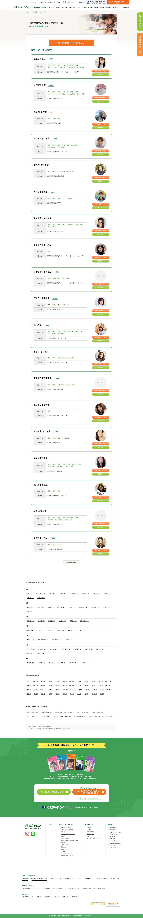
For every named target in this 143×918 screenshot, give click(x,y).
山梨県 (43, 685)
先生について (64, 842)
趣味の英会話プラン (79, 716)
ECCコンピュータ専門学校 (61, 896)
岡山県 (88, 689)
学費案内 (126, 7)
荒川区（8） (64, 593)
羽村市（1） (42, 649)
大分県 (79, 694)
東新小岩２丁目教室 (42, 245)
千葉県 (29, 685)
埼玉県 (101, 681)
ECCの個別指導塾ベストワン (29, 878)
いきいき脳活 (113, 845)
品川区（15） (31, 621)
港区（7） (52, 663)
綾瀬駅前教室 (40, 59)
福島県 (72, 681)
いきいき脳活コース (94, 716)
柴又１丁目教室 (41, 485)
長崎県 (65, 694)
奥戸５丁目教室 (41, 192)
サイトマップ (33, 2)
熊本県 (72, 694)
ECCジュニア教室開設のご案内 (83, 888)
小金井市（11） (83, 607)
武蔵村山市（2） (74, 663)
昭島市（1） (30, 593)
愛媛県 (36, 694)
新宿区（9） (51, 621)
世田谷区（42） (84, 621)
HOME (50, 824)
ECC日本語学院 (69, 888)
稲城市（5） (86, 593)
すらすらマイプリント (115, 843)
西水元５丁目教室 (41, 298)
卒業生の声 (63, 847)
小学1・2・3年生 (82, 7)
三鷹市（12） (42, 663)
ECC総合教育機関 (26, 888)
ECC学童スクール (57, 888)
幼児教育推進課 (43, 878)
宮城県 (65, 681)
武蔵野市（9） (62, 663)
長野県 (50, 685)
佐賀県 (58, 694)
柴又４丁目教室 (41, 458)
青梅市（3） (108, 593)
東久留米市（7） (54, 649)
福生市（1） (100, 649)
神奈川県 (108, 681)
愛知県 (101, 685)
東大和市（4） (79, 649)
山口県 (102, 689)
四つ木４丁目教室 (42, 138)
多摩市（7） (51, 630)
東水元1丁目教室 (41, 351)
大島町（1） (30, 598)
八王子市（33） (31, 649)
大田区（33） (41, 598)
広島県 (95, 689)
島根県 (80, 689)
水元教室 (38, 325)
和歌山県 (65, 689)
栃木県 (86, 681)
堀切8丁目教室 (40, 112)
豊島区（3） (82, 630)
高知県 (43, 694)
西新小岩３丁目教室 (42, 272)
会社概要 (63, 851)
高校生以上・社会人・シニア (113, 7)
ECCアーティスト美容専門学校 (43, 896)
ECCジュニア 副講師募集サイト (85, 878)
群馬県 (93, 681)
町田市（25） (31, 663)
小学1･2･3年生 (90, 831)
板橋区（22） (75, 593)
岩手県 (50, 681)
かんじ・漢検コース (32, 716)
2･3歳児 (89, 827)
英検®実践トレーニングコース (64, 712)
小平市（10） (107, 607)
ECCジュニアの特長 (55, 7)
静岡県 (93, 685)
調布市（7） (71, 630)
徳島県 (109, 689)
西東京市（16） (57, 639)
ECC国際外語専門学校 (27, 896)
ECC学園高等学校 (75, 896)
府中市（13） (31, 653)
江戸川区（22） (97, 593)
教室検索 (45, 7)
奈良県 (58, 689)
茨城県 (79, 681)
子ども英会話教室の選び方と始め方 (69, 840)
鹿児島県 (94, 694)
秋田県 (43, 681)
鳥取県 (73, 689)
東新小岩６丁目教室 (42, 218)
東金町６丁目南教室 (42, 378)
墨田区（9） (73, 621)
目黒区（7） (86, 663)
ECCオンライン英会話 (99, 888)
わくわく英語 (113, 836)
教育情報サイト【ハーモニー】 (55, 2)
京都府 (36, 689)
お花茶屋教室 (40, 85)
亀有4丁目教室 (40, 511)
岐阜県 (86, 685)
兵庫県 (50, 689)
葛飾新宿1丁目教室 (42, 431)
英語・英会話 (113, 827)
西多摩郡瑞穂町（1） (44, 639)
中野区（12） (31, 639)
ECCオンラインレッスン (56, 878)
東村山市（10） (66, 649)
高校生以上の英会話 (114, 834)
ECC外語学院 (47, 888)
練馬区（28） (69, 639)
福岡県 (50, 694)
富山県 (65, 685)
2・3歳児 (65, 7)
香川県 (29, 694)
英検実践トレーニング (115, 832)
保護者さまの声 (64, 844)
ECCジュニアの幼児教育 (67, 829)
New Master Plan (66, 716)
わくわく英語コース (109, 716)
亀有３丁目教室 (41, 538)
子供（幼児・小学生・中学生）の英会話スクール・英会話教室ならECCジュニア (69, 915)
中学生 (102, 7)
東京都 (36, 685)
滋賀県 (29, 689)
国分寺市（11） (96, 607)
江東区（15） (72, 607)
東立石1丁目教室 (41, 165)
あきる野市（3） (42, 593)
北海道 (29, 681)
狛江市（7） (30, 611)
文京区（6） (41, 653)
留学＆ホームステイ (70, 878)
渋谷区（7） (41, 621)
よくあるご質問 (42, 2)
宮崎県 (86, 694)
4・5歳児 (72, 7)
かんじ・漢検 (113, 841)
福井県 (79, 685)
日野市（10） (90, 649)
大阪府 (43, 689)
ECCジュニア (37, 888)
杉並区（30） (62, 621)
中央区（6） (61, 630)
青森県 (36, 681)
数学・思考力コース (98, 712)
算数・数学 (112, 838)
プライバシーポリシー (66, 853)
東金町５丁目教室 (41, 405)
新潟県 (58, 685)
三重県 (108, 685)
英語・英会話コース (32, 712)
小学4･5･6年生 (90, 834)
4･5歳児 (89, 829)
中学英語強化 (113, 829)
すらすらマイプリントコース (50, 716)
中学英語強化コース (47, 712)
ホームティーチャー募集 (67, 855)
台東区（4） (30, 630)
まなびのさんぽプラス (115, 847)
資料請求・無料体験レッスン (68, 834)
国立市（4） (61, 607)
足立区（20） (54, 593)
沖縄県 (102, 694)
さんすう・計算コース (83, 712)
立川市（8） (40, 630)
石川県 (72, 685)
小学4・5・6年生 (93, 7)
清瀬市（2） (51, 607)
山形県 (58, 681)
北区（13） (41, 607)
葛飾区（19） (31, 607)
